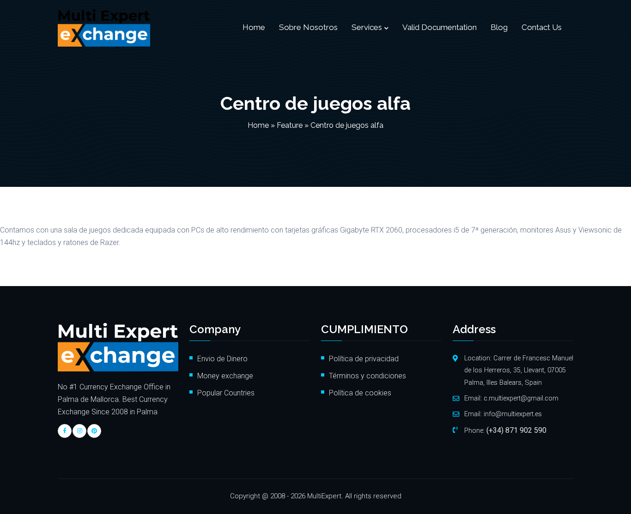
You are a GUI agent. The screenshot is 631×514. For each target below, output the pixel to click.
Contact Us (542, 27)
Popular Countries (226, 392)
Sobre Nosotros (308, 27)
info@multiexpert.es (513, 414)
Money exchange (225, 375)
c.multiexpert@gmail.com (521, 398)
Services (367, 27)
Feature (290, 125)
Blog (499, 27)
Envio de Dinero (222, 358)
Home (254, 27)
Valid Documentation (439, 27)
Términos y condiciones (367, 375)
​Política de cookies (361, 392)
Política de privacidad (364, 358)
